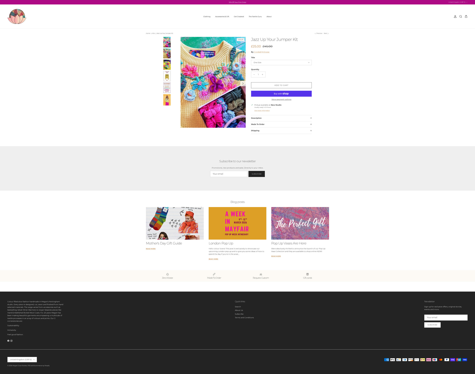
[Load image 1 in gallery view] (213, 82)
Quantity (255, 69)
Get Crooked (239, 16)
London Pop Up (221, 243)
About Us (239, 310)
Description (256, 118)
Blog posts (237, 202)
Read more (151, 249)
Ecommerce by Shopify (42, 365)
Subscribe (257, 174)
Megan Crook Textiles (19, 365)
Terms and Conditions (244, 317)
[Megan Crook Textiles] (17, 16)
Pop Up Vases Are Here (288, 243)
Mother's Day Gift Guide (164, 243)
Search (238, 307)
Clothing (206, 16)
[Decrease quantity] (253, 74)
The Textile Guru (255, 16)
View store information (262, 110)
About (269, 16)
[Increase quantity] (263, 74)
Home (148, 33)
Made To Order (257, 124)
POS (29, 365)
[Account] (455, 16)
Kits (153, 33)
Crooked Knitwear (262, 52)
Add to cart (281, 85)
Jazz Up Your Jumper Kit (165, 33)
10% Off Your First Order (237, 2)
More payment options (281, 99)
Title (253, 57)
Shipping (255, 130)
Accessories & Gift (222, 16)
